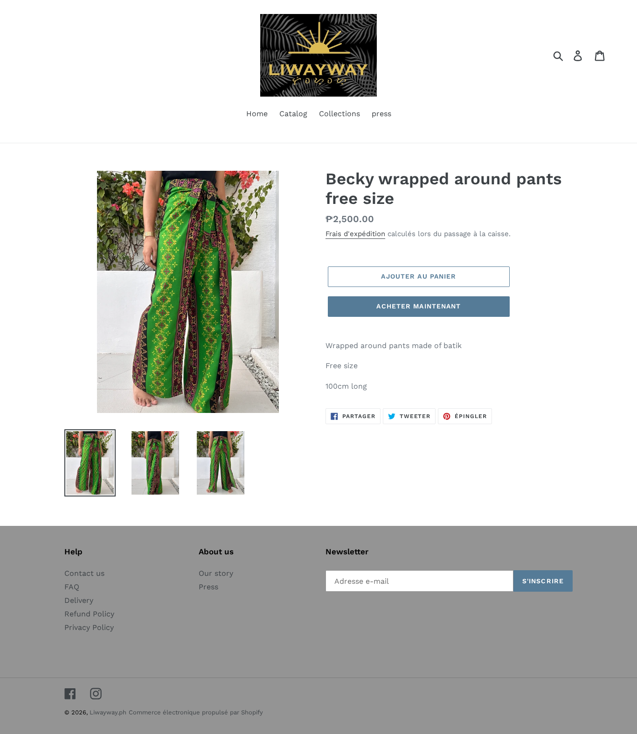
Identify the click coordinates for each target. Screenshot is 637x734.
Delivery (78, 600)
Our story (216, 573)
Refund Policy (89, 613)
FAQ (71, 586)
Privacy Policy (89, 627)
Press (208, 586)
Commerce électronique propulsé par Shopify (196, 712)
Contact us (84, 573)
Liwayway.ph (108, 712)
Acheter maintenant (418, 306)
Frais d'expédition (355, 234)
